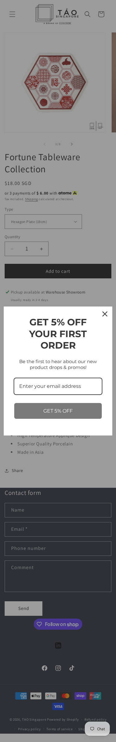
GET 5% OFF (58, 411)
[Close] (104, 314)
